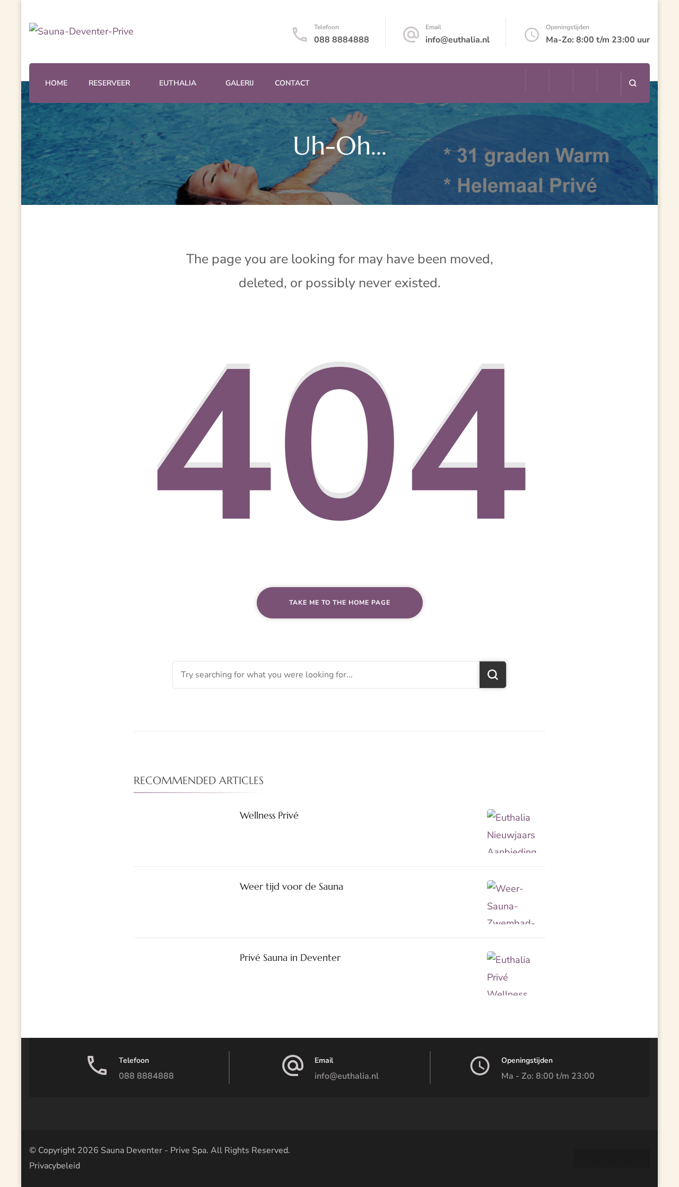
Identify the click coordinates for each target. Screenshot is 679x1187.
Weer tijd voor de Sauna (291, 886)
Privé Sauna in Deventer (290, 957)
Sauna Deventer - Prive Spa (153, 1150)
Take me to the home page (339, 602)
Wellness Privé (269, 815)
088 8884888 (341, 40)
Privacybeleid (54, 1166)
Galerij (239, 83)
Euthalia (177, 83)
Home (56, 83)
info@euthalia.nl (457, 40)
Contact (292, 83)
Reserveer (109, 83)
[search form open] (633, 83)
